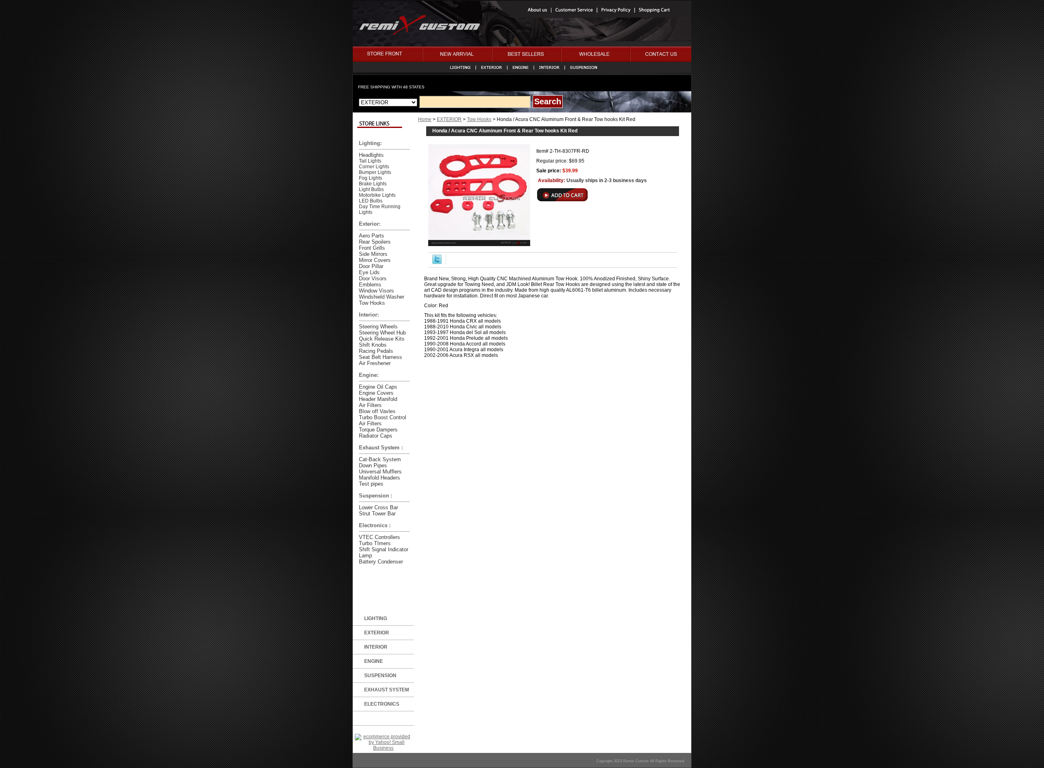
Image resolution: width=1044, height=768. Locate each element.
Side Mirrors (373, 254)
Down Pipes (373, 465)
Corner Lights (374, 166)
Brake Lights (373, 184)
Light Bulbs (371, 189)
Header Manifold (378, 399)
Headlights (371, 155)
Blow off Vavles (377, 411)
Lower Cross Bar (378, 507)
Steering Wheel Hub (382, 333)
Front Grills (372, 248)
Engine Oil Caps (378, 387)
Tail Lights (370, 161)
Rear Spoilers (375, 242)
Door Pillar (371, 266)
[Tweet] (437, 262)
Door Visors (373, 278)
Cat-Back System (380, 459)
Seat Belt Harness (380, 357)
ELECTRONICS (381, 704)
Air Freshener (375, 363)
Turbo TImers (375, 543)
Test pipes (371, 484)
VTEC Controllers (379, 537)
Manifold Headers (379, 478)
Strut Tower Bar (377, 514)
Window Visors (376, 291)
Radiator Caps (375, 436)
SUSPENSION (380, 675)
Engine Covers (376, 393)
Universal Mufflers (380, 472)
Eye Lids (369, 272)
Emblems (370, 285)
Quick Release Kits (382, 339)
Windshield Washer (381, 297)
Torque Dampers (378, 430)
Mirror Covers (375, 260)
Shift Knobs (373, 345)
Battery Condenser (381, 562)
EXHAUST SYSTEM (386, 690)
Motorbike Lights (377, 195)
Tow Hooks (479, 119)
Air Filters (370, 405)
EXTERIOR (449, 119)
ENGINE (373, 661)
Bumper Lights (375, 172)
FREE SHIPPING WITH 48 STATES (391, 87)
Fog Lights (370, 178)
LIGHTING (375, 618)
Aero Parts (371, 236)
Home (424, 119)
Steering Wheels (378, 326)
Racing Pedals (376, 351)
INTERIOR (375, 647)
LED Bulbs (371, 201)
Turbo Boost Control (382, 417)
